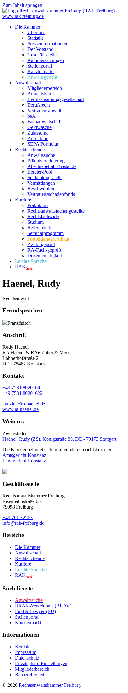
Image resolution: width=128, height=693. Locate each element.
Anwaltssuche (41, 155)
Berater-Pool (39, 171)
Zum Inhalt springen (22, 5)
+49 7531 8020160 (21, 387)
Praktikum (37, 205)
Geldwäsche (39, 127)
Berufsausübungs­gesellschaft (55, 99)
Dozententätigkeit (44, 255)
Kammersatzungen (45, 60)
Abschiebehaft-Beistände (51, 166)
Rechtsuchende (30, 149)
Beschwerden (40, 188)
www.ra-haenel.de (20, 409)
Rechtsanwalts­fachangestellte (56, 211)
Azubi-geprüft (41, 244)
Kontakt (23, 646)
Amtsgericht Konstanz (24, 455)
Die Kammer (27, 26)
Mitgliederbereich (44, 88)
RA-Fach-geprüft (44, 250)
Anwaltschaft (28, 82)
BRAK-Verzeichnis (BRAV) (43, 605)
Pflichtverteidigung (46, 160)
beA (31, 116)
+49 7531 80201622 (22, 393)
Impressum (25, 652)
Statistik (35, 38)
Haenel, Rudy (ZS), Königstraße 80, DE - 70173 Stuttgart (59, 439)
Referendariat (40, 227)
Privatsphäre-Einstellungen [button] (41, 663)
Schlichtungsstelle (44, 177)
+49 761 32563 (17, 517)
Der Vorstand (40, 49)
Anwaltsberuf (40, 93)
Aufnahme (37, 138)
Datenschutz (27, 657)
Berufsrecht (38, 105)
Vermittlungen (41, 183)
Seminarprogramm (45, 233)
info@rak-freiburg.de (23, 523)
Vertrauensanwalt (44, 110)
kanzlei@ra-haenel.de (23, 403)
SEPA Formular (42, 144)
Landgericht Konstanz (24, 460)
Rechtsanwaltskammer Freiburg (50, 685)
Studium (35, 222)
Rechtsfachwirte (43, 216)
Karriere (23, 199)
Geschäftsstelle (42, 54)
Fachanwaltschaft (44, 121)
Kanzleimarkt (40, 71)
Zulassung (37, 132)
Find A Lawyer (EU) (35, 611)
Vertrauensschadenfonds (51, 194)
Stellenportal (39, 65)
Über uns (36, 32)
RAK (24, 266)
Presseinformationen (47, 43)
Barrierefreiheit (29, 674)
